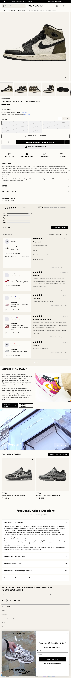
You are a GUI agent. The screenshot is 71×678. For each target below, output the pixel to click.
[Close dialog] (67, 633)
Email (38, 651)
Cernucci (4, 615)
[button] (63, 6)
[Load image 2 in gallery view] (20, 89)
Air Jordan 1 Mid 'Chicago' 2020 (19, 281)
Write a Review (61, 228)
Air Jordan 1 (22, 10)
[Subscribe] (50, 595)
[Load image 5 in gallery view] (63, 89)
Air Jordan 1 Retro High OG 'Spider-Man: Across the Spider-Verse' (19, 327)
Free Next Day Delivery (44, 1)
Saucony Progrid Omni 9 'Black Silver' (14, 495)
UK (60, 118)
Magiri (3, 623)
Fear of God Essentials (8, 619)
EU (67, 118)
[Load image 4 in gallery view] (48, 89)
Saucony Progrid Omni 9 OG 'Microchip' (48, 495)
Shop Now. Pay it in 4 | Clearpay (12, 1)
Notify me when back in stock (40, 142)
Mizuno (3, 627)
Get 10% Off (52, 659)
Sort (51, 234)
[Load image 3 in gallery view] (34, 89)
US (64, 118)
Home (4, 10)
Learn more (24, 112)
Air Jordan (12, 10)
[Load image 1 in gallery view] (6, 89)
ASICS (3, 610)
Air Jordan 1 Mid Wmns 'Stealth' (19, 351)
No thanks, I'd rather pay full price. (52, 663)
